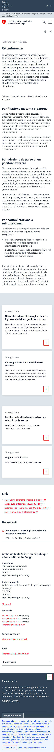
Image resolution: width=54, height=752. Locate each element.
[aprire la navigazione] (50, 22)
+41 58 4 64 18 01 (10, 615)
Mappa (5, 604)
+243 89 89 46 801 (10, 621)
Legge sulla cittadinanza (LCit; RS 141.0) (23, 503)
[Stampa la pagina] (45, 31)
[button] (49, 677)
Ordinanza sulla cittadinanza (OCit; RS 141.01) (26, 507)
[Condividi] (50, 31)
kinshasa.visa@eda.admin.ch (15, 653)
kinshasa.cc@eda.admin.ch (15, 639)
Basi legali (37, 742)
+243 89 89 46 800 (10, 618)
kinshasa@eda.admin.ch (13, 624)
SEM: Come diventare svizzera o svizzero (24, 499)
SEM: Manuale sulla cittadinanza (20, 512)
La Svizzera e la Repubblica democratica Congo (20, 22)
